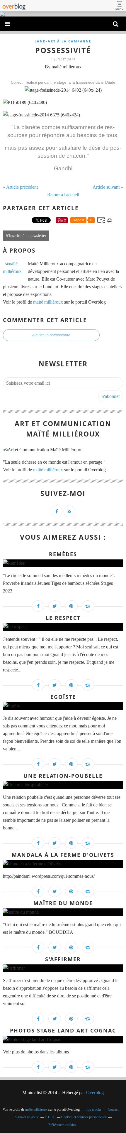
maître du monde (63, 903)
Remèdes (63, 554)
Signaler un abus (27, 1117)
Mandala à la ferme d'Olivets (63, 854)
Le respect (63, 617)
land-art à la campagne (63, 41)
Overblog (95, 1092)
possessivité (63, 50)
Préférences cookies (62, 1125)
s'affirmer (63, 959)
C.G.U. (50, 1117)
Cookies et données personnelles (83, 1117)
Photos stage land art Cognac (63, 1030)
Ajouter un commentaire (51, 335)
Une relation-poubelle (63, 775)
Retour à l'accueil (63, 194)
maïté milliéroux (48, 301)
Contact (113, 1109)
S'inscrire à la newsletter (26, 235)
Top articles (94, 1109)
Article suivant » (108, 187)
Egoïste (63, 696)
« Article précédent (20, 187)
